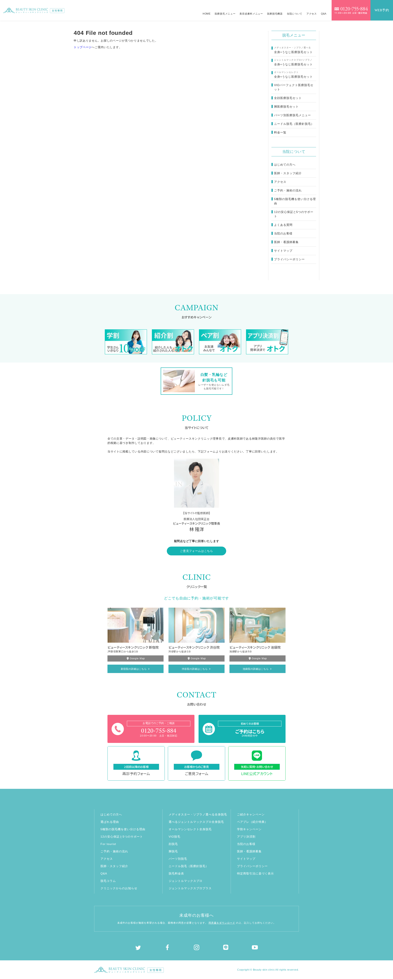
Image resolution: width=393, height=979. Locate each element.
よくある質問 (283, 224)
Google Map (137, 658)
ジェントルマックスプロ (185, 880)
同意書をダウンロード (222, 922)
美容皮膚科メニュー (251, 13)
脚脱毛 (173, 851)
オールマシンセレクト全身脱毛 (190, 829)
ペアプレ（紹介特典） (252, 821)
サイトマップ (283, 250)
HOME (207, 13)
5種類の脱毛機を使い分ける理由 (295, 201)
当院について (294, 13)
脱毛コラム (108, 880)
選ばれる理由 (110, 821)
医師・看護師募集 (286, 242)
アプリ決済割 (246, 836)
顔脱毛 (173, 844)
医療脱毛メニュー (225, 13)
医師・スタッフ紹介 (288, 173)
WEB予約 (382, 10)
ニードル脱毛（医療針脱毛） (189, 866)
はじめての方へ (285, 164)
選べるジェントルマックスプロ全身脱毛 (196, 821)
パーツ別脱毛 (178, 858)
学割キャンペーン (249, 829)
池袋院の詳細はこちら (256, 668)
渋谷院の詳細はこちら (195, 668)
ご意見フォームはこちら (196, 551)
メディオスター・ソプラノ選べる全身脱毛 (198, 814)
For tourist (108, 844)
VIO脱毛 (174, 836)
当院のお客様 (283, 233)
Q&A (323, 13)
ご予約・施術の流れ (288, 190)
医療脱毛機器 (275, 13)
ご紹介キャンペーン (251, 814)
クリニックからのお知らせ (119, 888)
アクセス (311, 13)
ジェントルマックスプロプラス (190, 888)
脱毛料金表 (176, 873)
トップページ (83, 47)
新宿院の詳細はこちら (134, 668)
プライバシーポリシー (289, 259)
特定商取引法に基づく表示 (255, 873)
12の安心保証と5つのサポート (293, 214)
